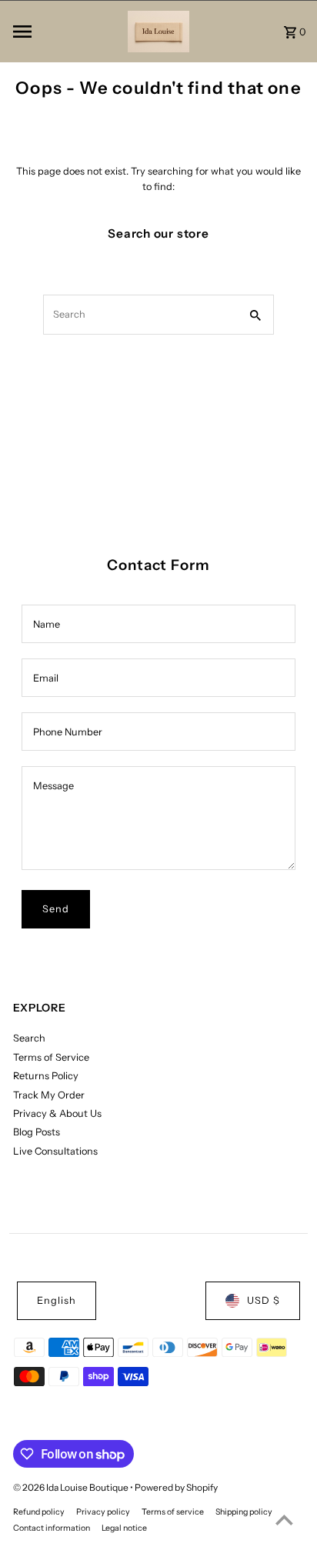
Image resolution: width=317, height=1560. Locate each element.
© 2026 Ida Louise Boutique (71, 1487)
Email (45, 678)
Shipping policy (243, 1512)
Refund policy (39, 1512)
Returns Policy (45, 1076)
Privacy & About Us (57, 1113)
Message (53, 786)
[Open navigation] (65, 31)
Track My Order (49, 1095)
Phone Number (67, 732)
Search (29, 1038)
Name (46, 624)
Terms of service (173, 1512)
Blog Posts (36, 1132)
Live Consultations (55, 1151)
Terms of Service (51, 1057)
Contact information (51, 1528)
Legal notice (124, 1528)
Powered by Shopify (176, 1487)
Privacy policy (103, 1512)
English (56, 1300)
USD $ (263, 1300)
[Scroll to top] (284, 1519)
